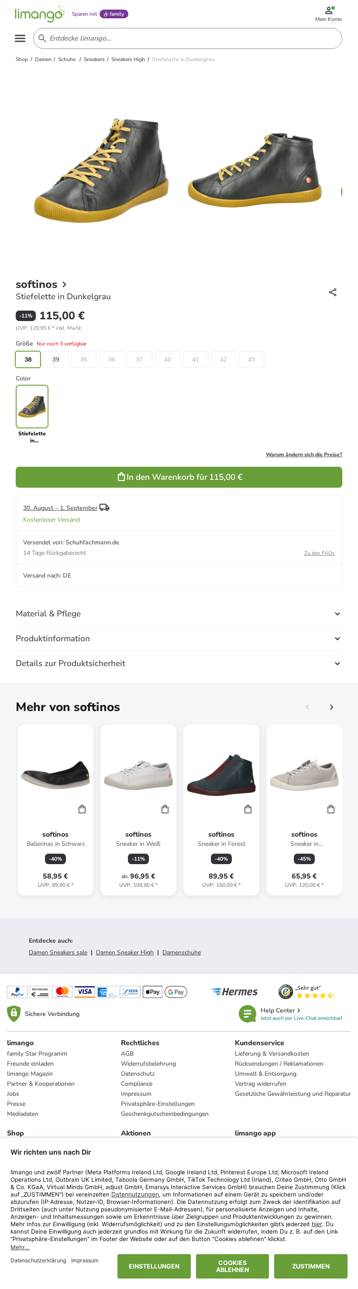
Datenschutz (138, 1074)
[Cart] (82, 809)
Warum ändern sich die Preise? (304, 454)
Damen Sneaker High (125, 952)
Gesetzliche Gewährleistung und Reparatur (293, 1094)
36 (111, 359)
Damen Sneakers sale (58, 952)
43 (251, 359)
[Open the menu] (20, 38)
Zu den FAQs (319, 553)
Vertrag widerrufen (260, 1084)
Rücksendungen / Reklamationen (279, 1064)
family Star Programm (37, 1054)
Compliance (136, 1084)
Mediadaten (22, 1114)
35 (83, 359)
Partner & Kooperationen (41, 1084)
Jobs (13, 1094)
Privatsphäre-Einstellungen (158, 1104)
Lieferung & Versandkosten (272, 1054)
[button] (49, 328)
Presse (16, 1104)
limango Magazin (30, 1074)
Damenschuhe (181, 952)
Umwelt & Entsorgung (265, 1074)
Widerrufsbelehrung (148, 1064)
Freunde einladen (30, 1064)
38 (27, 359)
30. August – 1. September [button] (60, 508)
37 (139, 359)
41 (195, 359)
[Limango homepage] (40, 13)
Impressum (136, 1094)
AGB (127, 1054)
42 (223, 359)
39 (55, 359)
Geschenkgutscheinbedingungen (165, 1114)
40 (167, 359)
